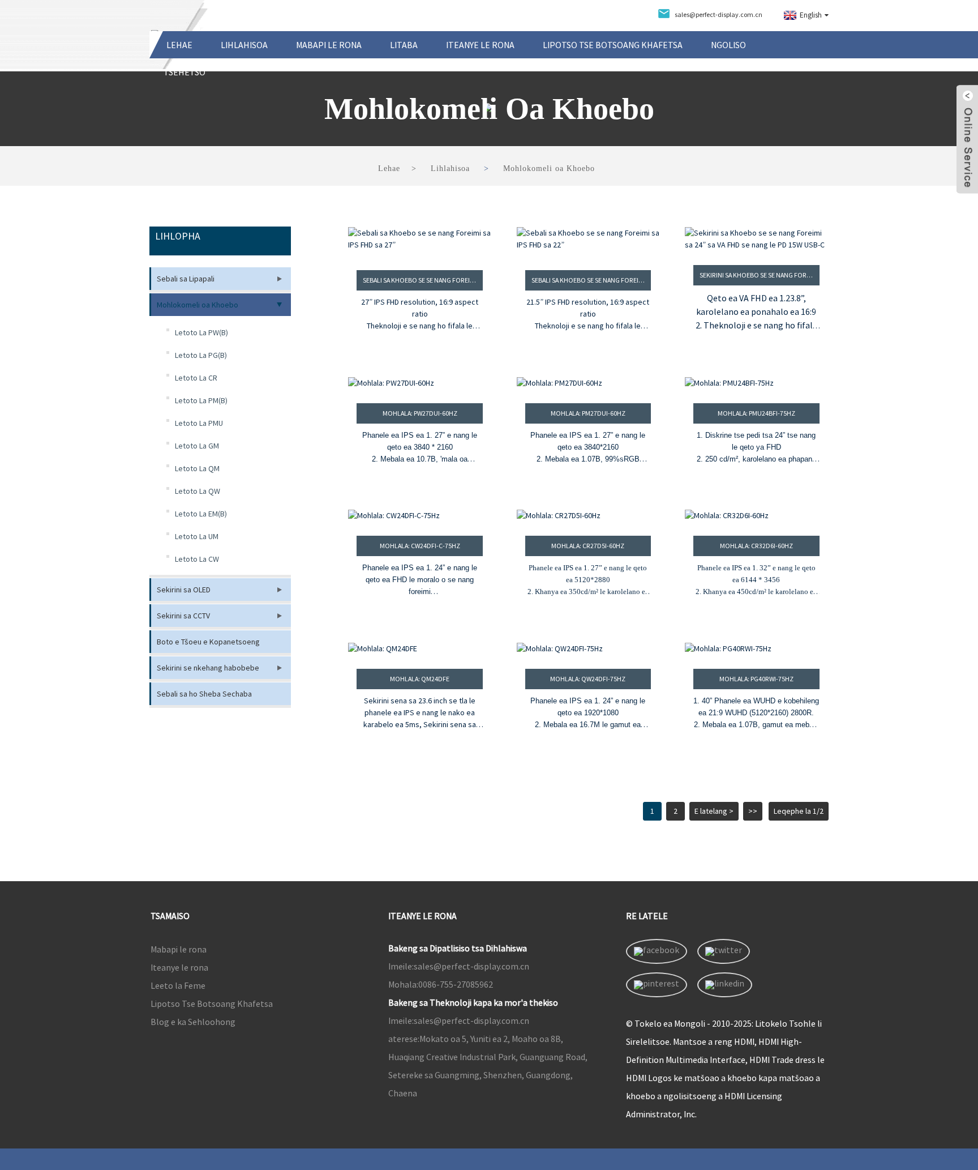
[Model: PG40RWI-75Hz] (756, 649)
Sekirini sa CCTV (183, 615)
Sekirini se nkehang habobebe (208, 668)
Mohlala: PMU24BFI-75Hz (756, 413)
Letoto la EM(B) (201, 514)
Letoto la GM (197, 446)
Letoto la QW (197, 491)
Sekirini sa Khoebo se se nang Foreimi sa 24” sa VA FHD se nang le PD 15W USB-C (760, 275)
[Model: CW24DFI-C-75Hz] (419, 516)
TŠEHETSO (184, 72)
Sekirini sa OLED (184, 589)
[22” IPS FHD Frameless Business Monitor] (588, 241)
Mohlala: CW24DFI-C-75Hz (420, 545)
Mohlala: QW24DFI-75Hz (587, 678)
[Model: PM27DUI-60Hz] (588, 383)
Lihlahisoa (244, 44)
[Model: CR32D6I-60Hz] (756, 516)
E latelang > (714, 811)
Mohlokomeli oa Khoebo (549, 168)
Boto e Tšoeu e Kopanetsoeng (208, 642)
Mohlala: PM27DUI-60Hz (588, 413)
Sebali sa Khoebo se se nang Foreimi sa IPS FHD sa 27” (423, 280)
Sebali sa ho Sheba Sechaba (204, 694)
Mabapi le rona (329, 44)
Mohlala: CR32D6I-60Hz (756, 545)
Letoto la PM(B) (201, 400)
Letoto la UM (196, 536)
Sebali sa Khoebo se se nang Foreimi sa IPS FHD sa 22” (591, 280)
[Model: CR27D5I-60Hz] (588, 516)
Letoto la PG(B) (201, 355)
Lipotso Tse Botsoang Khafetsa (613, 44)
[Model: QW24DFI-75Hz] (588, 649)
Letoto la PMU (199, 423)
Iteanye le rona (480, 44)
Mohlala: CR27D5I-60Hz (587, 545)
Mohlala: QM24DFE (419, 678)
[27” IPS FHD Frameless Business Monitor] (419, 241)
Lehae (179, 44)
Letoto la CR (196, 378)
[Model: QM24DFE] (419, 649)
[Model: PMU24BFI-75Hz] (756, 383)
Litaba (404, 44)
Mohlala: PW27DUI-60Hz (420, 413)
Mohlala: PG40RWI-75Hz (756, 678)
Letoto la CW (197, 559)
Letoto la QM (197, 468)
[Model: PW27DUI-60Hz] (419, 383)
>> (752, 811)
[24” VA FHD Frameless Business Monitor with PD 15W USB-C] (756, 239)
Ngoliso (728, 44)
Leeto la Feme (178, 985)
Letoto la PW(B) (201, 332)
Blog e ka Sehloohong (193, 1021)
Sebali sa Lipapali (186, 279)
